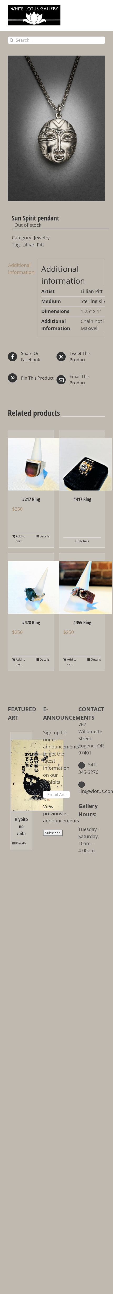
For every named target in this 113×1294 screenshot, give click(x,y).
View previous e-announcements (61, 813)
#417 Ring (82, 499)
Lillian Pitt (33, 244)
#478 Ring (31, 622)
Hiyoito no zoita (21, 826)
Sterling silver (96, 301)
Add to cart (20, 538)
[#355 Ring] (82, 583)
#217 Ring (31, 499)
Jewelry (42, 237)
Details (44, 536)
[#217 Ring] (31, 460)
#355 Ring (82, 622)
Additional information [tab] (20, 268)
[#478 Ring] (31, 583)
